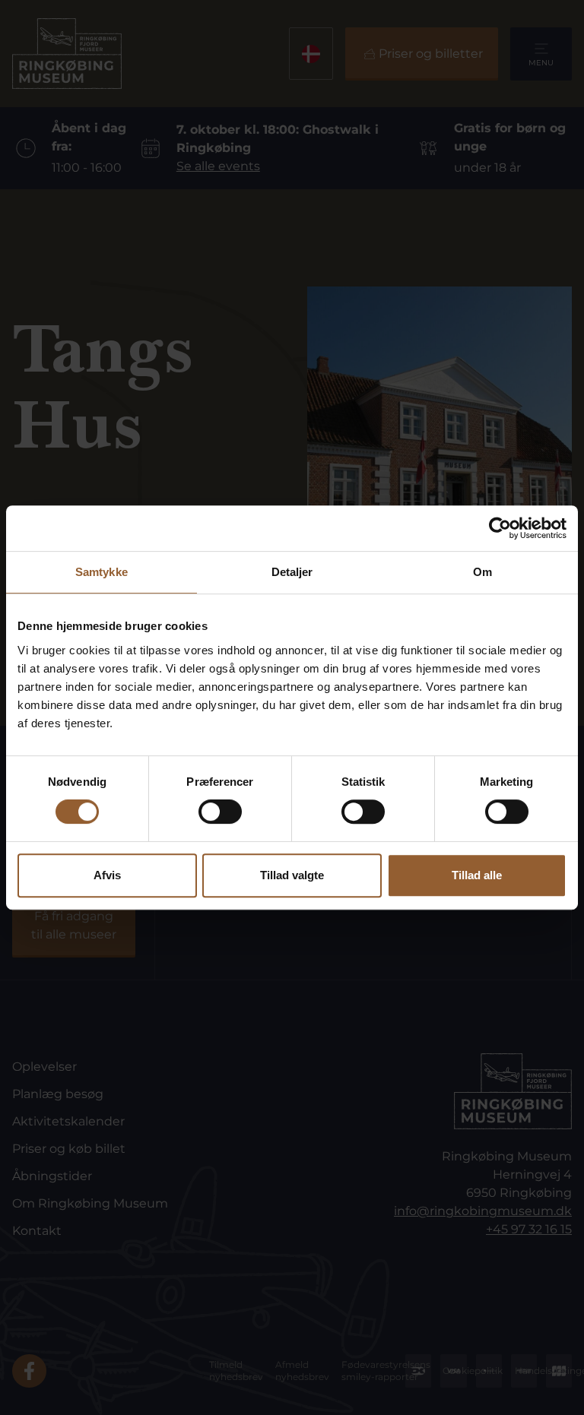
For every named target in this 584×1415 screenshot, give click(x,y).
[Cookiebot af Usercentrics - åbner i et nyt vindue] (500, 528)
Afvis (107, 875)
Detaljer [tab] (292, 571)
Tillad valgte (292, 875)
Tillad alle (477, 875)
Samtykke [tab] (101, 571)
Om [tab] (482, 571)
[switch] (220, 811)
